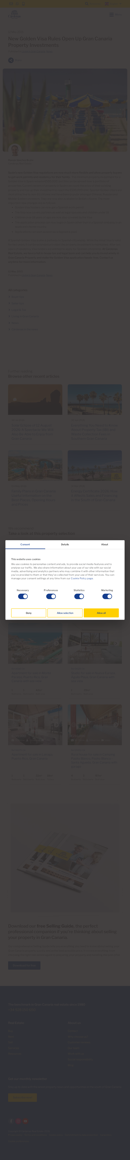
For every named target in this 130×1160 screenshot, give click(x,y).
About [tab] (104, 544)
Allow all (101, 612)
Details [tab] (65, 544)
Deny (29, 612)
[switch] (51, 596)
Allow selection (65, 612)
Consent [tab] (25, 544)
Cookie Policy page (82, 578)
